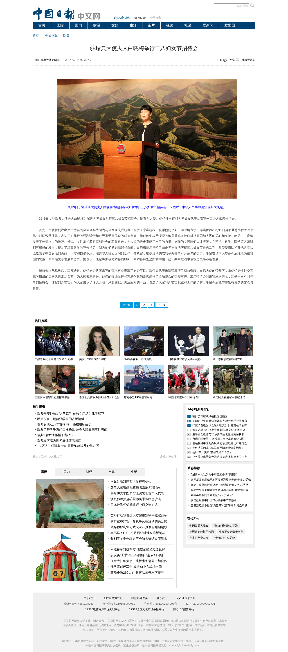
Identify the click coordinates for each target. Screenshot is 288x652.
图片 (151, 25)
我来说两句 (248, 59)
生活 (133, 25)
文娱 (115, 25)
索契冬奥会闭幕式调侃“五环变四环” (212, 495)
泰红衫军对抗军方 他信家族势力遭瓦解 (137, 549)
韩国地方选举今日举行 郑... (184, 397)
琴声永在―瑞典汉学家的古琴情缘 (60, 419)
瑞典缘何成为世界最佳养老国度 (59, 440)
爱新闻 (207, 25)
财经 (96, 25)
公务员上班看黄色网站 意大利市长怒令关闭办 (219, 456)
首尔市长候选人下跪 (226, 525)
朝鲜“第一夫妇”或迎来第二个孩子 (212, 452)
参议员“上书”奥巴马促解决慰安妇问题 (136, 555)
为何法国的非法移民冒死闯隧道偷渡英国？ (218, 447)
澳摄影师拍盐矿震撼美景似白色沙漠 (135, 499)
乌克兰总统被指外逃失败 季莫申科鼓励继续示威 (219, 490)
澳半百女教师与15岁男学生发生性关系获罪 (218, 434)
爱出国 (229, 25)
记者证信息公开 (185, 598)
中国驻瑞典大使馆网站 (46, 59)
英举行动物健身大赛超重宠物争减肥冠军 (138, 515)
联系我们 (162, 598)
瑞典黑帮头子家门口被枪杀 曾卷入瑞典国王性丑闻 (72, 429)
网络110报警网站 (183, 609)
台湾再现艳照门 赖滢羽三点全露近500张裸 (218, 438)
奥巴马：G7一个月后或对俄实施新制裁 (137, 533)
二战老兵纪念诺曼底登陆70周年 (54, 359)
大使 (50, 456)
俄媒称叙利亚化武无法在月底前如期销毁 (138, 527)
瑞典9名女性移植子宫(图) (55, 435)
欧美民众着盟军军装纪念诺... (230, 397)
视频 (169, 25)
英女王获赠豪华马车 (231, 531)
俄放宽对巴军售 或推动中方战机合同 (136, 567)
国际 (60, 25)
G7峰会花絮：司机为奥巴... (140, 359)
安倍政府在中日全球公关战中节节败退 (214, 500)
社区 (187, 25)
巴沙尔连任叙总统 (224, 537)
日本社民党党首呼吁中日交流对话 (134, 505)
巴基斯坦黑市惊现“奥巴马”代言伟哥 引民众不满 (219, 505)
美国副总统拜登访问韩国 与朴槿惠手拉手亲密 (219, 420)
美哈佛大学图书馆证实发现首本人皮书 (137, 493)
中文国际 (51, 35)
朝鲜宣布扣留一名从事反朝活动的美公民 (138, 521)
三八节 (58, 456)
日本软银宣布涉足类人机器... (185, 359)
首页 (41, 25)
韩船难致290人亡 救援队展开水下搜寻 (137, 572)
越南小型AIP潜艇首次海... (139, 397)
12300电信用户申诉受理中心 (102, 609)
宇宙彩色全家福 (198, 537)
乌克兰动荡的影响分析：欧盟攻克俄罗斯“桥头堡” (220, 484)
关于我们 (89, 598)
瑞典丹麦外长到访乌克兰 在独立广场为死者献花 (70, 413)
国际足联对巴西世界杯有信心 (130, 481)
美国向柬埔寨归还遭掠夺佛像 (52, 397)
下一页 (162, 304)
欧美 (66, 35)
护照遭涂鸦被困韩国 (201, 531)
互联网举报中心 (113, 598)
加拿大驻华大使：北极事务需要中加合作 (138, 561)
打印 (220, 59)
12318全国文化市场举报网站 (146, 609)
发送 (232, 59)
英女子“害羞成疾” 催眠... (93, 359)
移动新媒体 (123, 17)
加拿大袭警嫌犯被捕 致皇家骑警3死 (135, 487)
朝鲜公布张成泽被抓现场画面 (209, 416)
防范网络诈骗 (139, 598)
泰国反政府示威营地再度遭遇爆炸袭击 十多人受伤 (221, 479)
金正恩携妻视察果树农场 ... (229, 359)
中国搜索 (155, 17)
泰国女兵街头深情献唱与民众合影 (99, 397)
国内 (78, 25)
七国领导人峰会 (198, 525)
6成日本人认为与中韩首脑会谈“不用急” (214, 474)
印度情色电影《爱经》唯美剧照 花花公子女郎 (219, 425)
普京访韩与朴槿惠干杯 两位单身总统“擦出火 (218, 429)
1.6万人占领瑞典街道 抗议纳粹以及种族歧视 (68, 446)
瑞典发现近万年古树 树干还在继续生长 (64, 424)
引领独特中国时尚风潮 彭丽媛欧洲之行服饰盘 (219, 443)
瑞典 (44, 456)
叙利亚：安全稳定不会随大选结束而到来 (138, 538)
